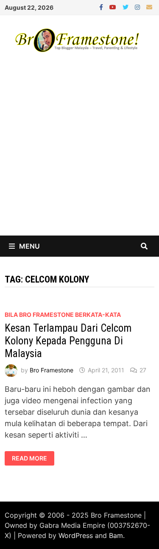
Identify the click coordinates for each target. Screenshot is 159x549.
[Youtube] (113, 6)
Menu (29, 246)
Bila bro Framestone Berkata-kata (63, 314)
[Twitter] (126, 6)
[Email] (149, 6)
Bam (116, 535)
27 (142, 370)
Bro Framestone (51, 370)
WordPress (76, 535)
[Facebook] (102, 6)
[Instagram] (138, 6)
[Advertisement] (79, 151)
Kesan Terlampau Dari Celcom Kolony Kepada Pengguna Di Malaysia (68, 341)
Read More (29, 458)
